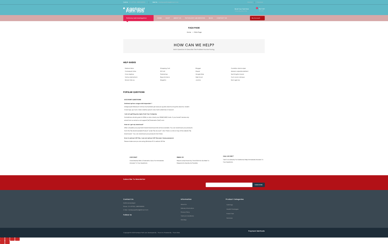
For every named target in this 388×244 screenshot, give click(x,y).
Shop (168, 18)
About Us (177, 18)
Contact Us (222, 18)
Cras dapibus (129, 74)
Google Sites (200, 74)
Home (159, 18)
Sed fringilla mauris (237, 74)
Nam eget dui (235, 80)
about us (184, 204)
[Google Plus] (138, 219)
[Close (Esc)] (17, 239)
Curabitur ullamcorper (238, 68)
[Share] (12, 239)
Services (230, 218)
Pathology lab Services (195, 18)
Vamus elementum (131, 77)
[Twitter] (129, 219)
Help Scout (199, 77)
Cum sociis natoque (238, 77)
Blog (211, 18)
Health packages (233, 209)
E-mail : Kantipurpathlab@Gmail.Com (135, 210)
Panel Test (230, 214)
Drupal (198, 71)
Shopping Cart (165, 68)
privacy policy (185, 212)
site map (183, 220)
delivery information (187, 208)
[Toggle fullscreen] (7, 239)
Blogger (198, 68)
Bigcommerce (165, 77)
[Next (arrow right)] (7, 242)
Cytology (230, 205)
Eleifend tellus (129, 68)
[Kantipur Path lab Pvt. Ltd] (135, 9)
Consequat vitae (130, 71)
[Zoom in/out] (2, 239)
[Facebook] (124, 219)
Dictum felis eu (130, 80)
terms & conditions (187, 216)
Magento (163, 80)
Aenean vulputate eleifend (239, 71)
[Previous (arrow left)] (2, 242)
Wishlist (250, 2)
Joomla (198, 80)
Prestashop (164, 74)
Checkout (260, 2)
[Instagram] (143, 219)
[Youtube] (133, 219)
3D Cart (162, 71)
